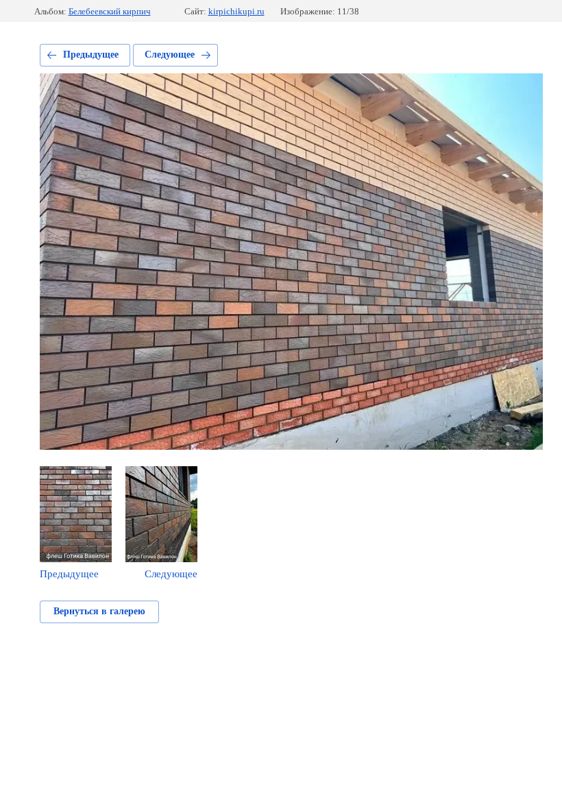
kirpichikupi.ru (236, 11)
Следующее (170, 54)
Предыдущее (91, 54)
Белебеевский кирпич (110, 11)
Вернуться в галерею (99, 611)
